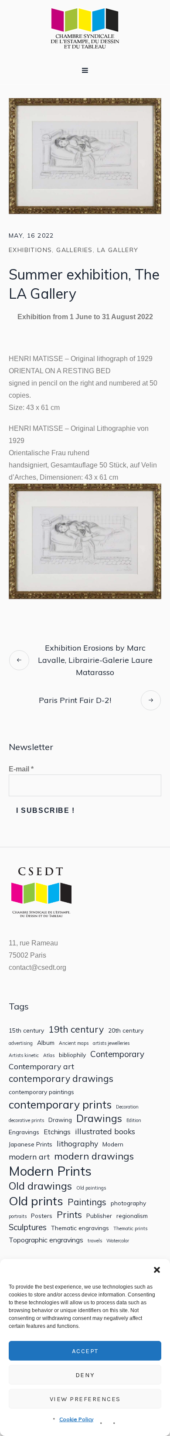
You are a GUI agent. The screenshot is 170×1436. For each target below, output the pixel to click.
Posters (41, 1215)
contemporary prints (60, 1104)
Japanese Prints (30, 1144)
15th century (26, 1030)
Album (45, 1042)
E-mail (21, 769)
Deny (85, 1375)
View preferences (85, 1399)
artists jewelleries (111, 1043)
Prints (69, 1214)
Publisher (99, 1215)
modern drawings (94, 1156)
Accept (85, 1351)
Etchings (57, 1132)
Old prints (36, 1201)
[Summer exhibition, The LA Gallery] (85, 155)
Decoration (127, 1107)
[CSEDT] (85, 28)
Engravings (24, 1132)
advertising (21, 1043)
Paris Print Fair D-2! (75, 700)
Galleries (74, 250)
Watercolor (117, 1241)
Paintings (87, 1202)
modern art (29, 1156)
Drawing (60, 1119)
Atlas (48, 1055)
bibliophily (72, 1054)
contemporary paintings (41, 1091)
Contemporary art (41, 1066)
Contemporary (117, 1054)
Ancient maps (73, 1043)
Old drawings (40, 1186)
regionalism (132, 1215)
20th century (125, 1030)
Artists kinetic (24, 1055)
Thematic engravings (80, 1228)
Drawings (99, 1118)
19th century (76, 1029)
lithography (77, 1143)
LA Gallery (118, 250)
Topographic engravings (46, 1240)
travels (95, 1241)
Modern (112, 1144)
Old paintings (91, 1188)
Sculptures (28, 1227)
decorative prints (26, 1120)
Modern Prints (50, 1171)
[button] (157, 1269)
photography (128, 1203)
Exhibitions (30, 250)
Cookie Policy (76, 1419)
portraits (18, 1216)
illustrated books (105, 1131)
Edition (133, 1120)
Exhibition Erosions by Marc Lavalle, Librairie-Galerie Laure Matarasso (95, 660)
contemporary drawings (61, 1078)
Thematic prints (130, 1228)
